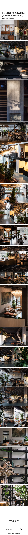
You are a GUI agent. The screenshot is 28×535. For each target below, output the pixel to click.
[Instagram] (20, 529)
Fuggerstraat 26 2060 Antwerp (14, 533)
